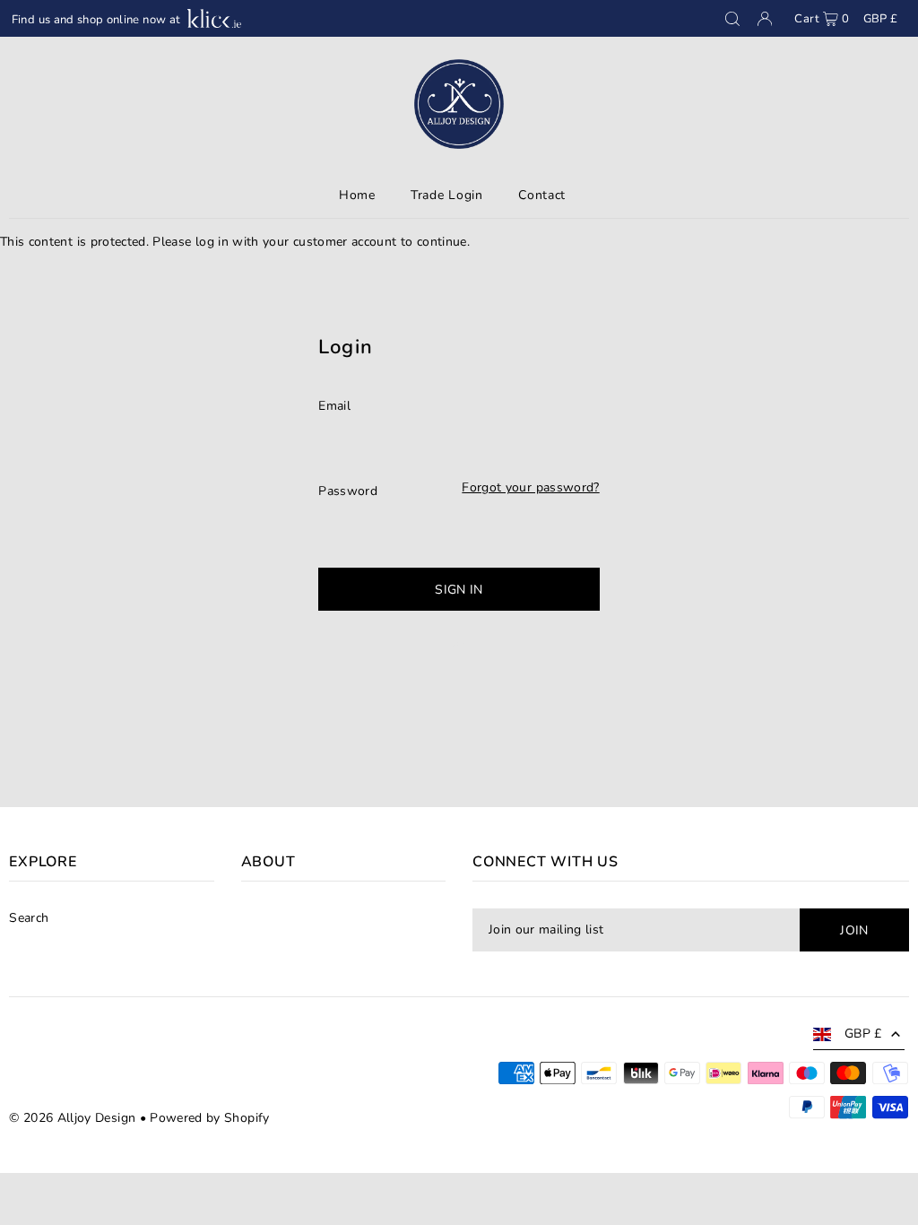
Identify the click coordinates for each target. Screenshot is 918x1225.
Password (347, 491)
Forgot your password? (530, 488)
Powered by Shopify (209, 1117)
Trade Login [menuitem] (447, 195)
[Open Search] (732, 19)
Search (28, 917)
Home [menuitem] (357, 195)
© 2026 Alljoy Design (72, 1117)
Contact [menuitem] (542, 195)
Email (334, 405)
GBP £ (880, 19)
